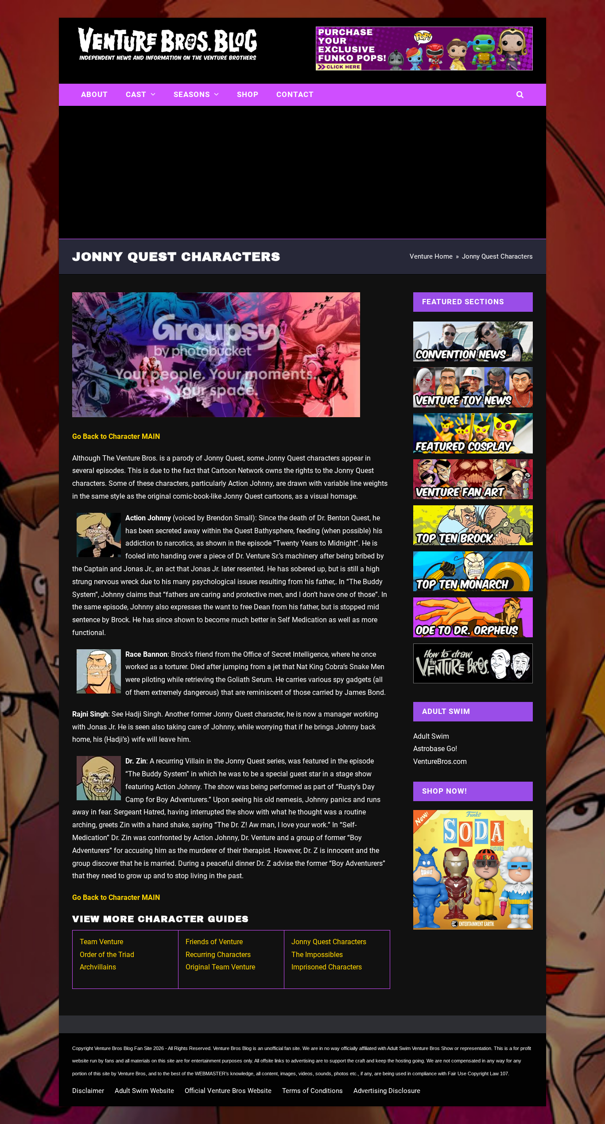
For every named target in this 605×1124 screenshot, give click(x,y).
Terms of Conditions (312, 1091)
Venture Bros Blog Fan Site (123, 1048)
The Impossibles (317, 954)
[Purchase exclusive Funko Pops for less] (424, 67)
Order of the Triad (107, 954)
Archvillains (98, 967)
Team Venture (101, 942)
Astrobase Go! (435, 748)
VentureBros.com (440, 761)
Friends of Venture (214, 942)
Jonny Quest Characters (328, 942)
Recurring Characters (218, 954)
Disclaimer (88, 1091)
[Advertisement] (302, 172)
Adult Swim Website (144, 1091)
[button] (520, 95)
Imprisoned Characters (326, 967)
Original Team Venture (220, 967)
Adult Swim (431, 736)
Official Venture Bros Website (228, 1091)
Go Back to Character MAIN (116, 436)
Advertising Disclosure (386, 1091)
